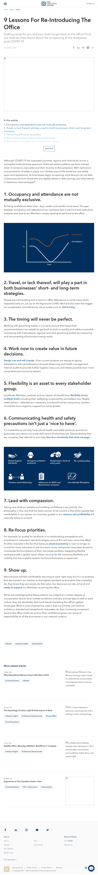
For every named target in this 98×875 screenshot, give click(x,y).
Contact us (90, 3)
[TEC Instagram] (26, 829)
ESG (35, 841)
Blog (11, 10)
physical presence (59, 544)
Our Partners (8, 848)
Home (6, 10)
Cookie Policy (46, 867)
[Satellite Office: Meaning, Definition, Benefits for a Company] (80, 755)
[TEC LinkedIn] (15, 829)
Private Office (51, 716)
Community (38, 844)
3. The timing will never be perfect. (22, 134)
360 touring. (68, 307)
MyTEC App (8, 852)
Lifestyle (8, 643)
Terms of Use (32, 867)
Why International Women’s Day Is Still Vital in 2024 (26, 675)
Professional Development (32, 716)
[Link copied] (92, 48)
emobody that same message (73, 437)
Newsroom (68, 844)
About (6, 841)
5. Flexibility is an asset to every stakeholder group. (32, 141)
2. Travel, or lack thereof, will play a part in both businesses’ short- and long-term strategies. (47, 130)
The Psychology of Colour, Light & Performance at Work (28, 710)
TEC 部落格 (68, 841)
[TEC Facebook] (5, 829)
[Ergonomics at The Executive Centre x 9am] (80, 791)
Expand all (49, 148)
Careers (7, 844)
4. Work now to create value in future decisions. (29, 138)
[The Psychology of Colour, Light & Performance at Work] (80, 720)
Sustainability (37, 643)
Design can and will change (19, 361)
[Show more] (5, 4)
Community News (12, 680)
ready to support (13, 588)
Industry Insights (21, 643)
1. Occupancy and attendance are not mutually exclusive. (35, 125)
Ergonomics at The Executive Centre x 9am (22, 781)
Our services (9, 859)
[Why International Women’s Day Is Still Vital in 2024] (80, 684)
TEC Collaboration (30, 787)
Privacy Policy (17, 867)
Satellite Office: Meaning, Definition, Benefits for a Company (30, 746)
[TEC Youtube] (37, 829)
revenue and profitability (77, 514)
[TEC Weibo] (47, 829)
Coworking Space (12, 722)
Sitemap (59, 867)
